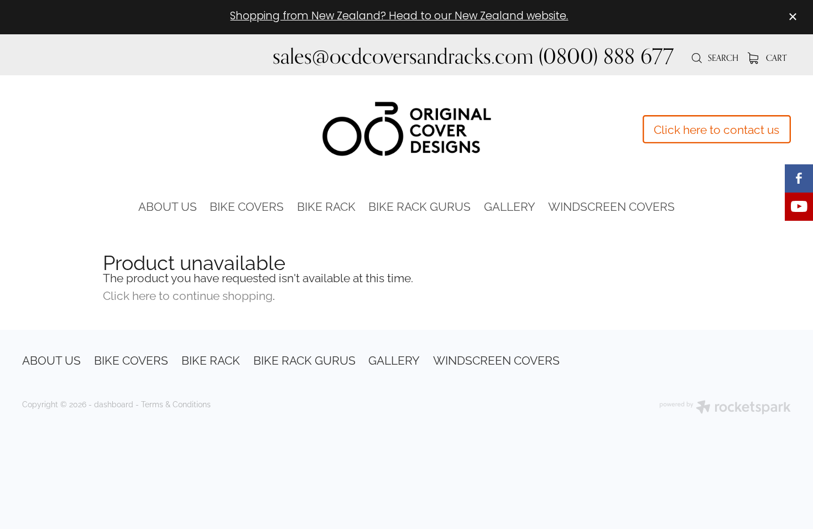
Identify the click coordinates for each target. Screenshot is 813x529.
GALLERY (509, 205)
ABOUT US (167, 205)
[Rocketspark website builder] (725, 408)
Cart (775, 58)
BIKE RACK (326, 205)
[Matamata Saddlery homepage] (407, 129)
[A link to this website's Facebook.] (799, 178)
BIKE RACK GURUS (419, 205)
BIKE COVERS (247, 205)
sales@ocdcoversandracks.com (403, 56)
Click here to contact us (716, 128)
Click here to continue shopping (188, 294)
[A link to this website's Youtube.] (799, 207)
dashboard (113, 403)
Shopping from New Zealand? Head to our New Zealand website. (399, 16)
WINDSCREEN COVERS (611, 205)
